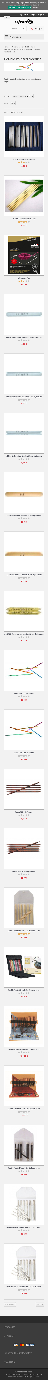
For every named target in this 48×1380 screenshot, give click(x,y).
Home (6, 47)
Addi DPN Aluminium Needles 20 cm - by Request (24, 456)
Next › (40, 1304)
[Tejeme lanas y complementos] (24, 21)
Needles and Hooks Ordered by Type (18, 49)
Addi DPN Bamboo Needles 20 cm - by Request (24, 575)
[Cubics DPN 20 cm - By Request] (24, 848)
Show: (6, 103)
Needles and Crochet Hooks (22, 47)
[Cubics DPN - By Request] (24, 789)
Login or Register (37, 14)
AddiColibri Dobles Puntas (24, 693)
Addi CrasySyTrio (24, 278)
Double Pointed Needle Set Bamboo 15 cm (24, 931)
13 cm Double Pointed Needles (24, 159)
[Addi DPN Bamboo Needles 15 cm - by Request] (24, 492)
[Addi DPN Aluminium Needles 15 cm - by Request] (24, 374)
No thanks (36, 7)
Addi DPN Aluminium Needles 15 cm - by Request (24, 397)
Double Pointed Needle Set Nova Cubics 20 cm (24, 1287)
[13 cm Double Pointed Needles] (24, 136)
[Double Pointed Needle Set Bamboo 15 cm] (24, 908)
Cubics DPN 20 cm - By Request (24, 871)
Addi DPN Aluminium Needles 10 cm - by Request (24, 337)
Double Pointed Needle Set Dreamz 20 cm (24, 990)
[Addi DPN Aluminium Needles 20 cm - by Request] (24, 433)
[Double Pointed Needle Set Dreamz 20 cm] (24, 967)
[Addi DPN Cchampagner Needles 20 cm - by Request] (24, 611)
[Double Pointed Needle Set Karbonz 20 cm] (24, 1145)
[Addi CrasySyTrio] (24, 255)
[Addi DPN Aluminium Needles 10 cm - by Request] (24, 314)
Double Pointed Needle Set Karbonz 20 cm (24, 1168)
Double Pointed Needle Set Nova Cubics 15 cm (24, 1227)
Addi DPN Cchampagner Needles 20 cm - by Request (24, 634)
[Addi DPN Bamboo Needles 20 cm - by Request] (24, 552)
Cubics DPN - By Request (24, 812)
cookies (11, 2)
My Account (24, 14)
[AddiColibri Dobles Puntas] (24, 670)
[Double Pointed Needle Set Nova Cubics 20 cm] (24, 1264)
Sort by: (7, 96)
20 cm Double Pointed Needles (24, 219)
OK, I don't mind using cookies (20, 7)
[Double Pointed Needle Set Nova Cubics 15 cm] (24, 1204)
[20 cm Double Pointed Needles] (24, 196)
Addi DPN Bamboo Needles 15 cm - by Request (24, 515)
